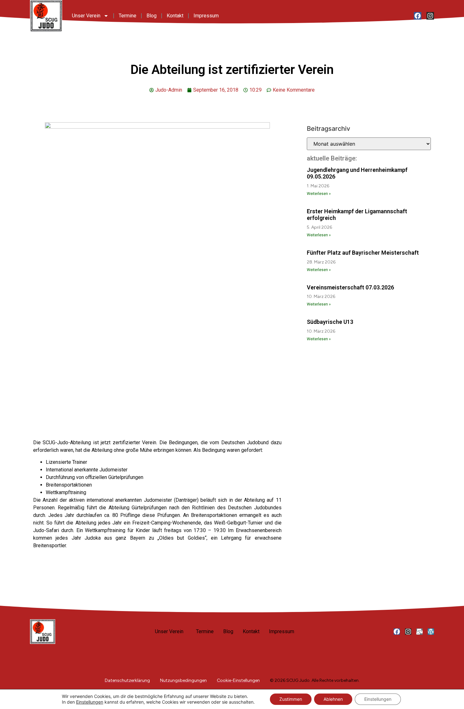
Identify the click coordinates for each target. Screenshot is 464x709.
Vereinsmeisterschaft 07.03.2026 (350, 287)
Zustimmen (290, 699)
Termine (127, 16)
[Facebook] (417, 16)
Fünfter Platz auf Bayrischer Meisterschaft (363, 252)
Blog (151, 16)
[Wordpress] (431, 631)
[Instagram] (430, 16)
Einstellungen (89, 702)
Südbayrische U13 (330, 321)
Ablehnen (333, 699)
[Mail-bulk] (419, 631)
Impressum (206, 16)
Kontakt (175, 16)
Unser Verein (86, 16)
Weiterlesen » (319, 193)
